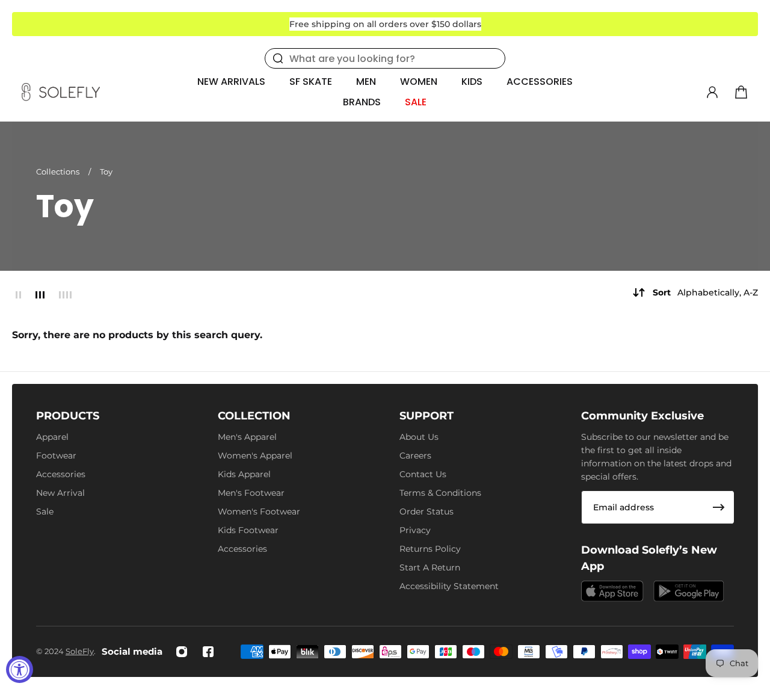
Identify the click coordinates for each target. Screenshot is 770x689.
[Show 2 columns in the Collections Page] (18, 295)
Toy (106, 171)
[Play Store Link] (688, 591)
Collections (58, 171)
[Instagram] (181, 651)
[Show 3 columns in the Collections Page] (40, 295)
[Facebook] (208, 651)
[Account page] (712, 92)
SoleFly (80, 651)
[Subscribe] (719, 507)
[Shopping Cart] (741, 92)
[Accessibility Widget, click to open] (19, 669)
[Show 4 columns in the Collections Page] (65, 295)
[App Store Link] (612, 591)
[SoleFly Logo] (61, 92)
